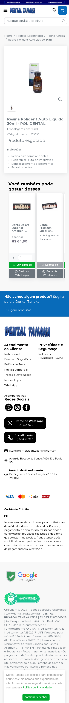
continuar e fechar (36, 697)
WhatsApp (11, 385)
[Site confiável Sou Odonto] (22, 598)
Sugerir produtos (19, 310)
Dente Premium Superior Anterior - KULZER (45, 228)
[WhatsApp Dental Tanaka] (8, 407)
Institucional (12, 354)
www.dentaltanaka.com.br (23, 613)
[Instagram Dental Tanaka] (17, 407)
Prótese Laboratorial (29, 35)
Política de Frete (14, 364)
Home (8, 35)
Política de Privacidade (37, 687)
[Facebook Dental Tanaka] (26, 407)
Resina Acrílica (56, 35)
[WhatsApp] (53, 10)
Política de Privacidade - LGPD (50, 356)
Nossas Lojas (12, 380)
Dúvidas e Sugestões (17, 359)
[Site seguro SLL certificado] (22, 576)
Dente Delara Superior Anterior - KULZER (20, 228)
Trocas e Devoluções (17, 374)
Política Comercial (16, 369)
